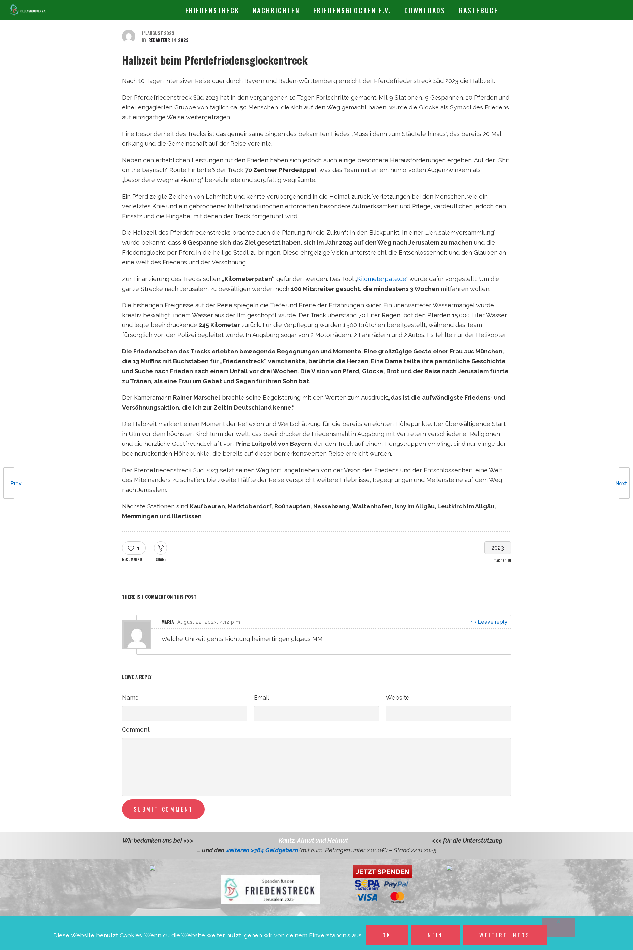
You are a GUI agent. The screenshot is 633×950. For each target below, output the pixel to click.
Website (397, 697)
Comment (136, 729)
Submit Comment (163, 809)
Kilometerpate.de (381, 278)
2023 (497, 547)
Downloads (424, 10)
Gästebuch (479, 10)
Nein (435, 935)
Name (130, 697)
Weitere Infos (504, 935)
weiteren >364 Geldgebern (262, 850)
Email (261, 697)
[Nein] (558, 927)
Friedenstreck (212, 10)
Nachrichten (276, 10)
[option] (313, 840)
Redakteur (159, 40)
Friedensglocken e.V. (352, 10)
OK (386, 935)
